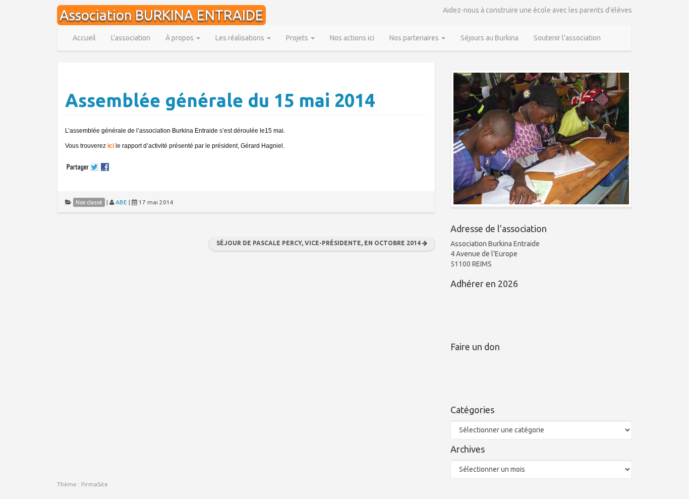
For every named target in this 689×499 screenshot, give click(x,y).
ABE (121, 202)
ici (111, 145)
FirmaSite (94, 484)
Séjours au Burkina (490, 38)
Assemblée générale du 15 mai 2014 (220, 100)
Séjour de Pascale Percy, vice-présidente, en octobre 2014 (319, 243)
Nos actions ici (352, 38)
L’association (130, 38)
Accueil (84, 38)
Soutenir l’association (567, 38)
